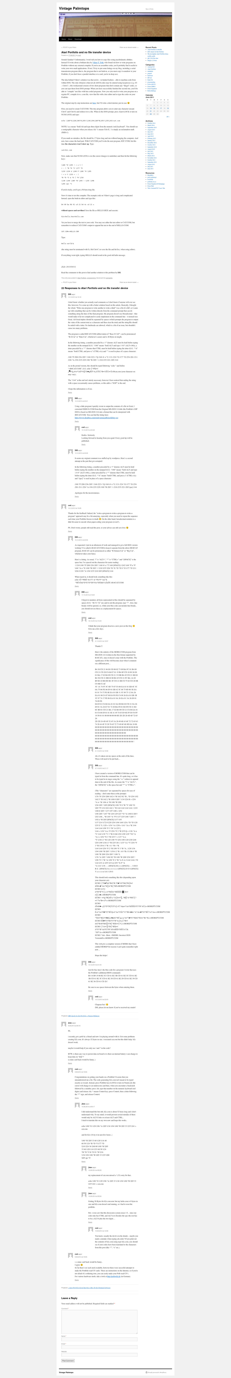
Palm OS (150, 80)
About (70, 39)
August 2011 (151, 164)
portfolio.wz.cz (152, 182)
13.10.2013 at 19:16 (74, 297)
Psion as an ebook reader (129, 47)
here (94, 103)
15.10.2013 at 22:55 (81, 540)
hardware (150, 75)
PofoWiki (150, 179)
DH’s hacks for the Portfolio (156, 52)
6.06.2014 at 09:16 (74, 1026)
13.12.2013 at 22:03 (101, 999)
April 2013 (151, 136)
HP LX (150, 78)
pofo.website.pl (152, 177)
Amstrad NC (151, 67)
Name (63, 1336)
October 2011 (151, 160)
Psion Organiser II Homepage (156, 184)
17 (161, 108)
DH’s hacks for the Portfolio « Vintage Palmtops (83, 1016)
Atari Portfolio (81, 278)
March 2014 (151, 125)
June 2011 (150, 169)
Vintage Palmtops (74, 8)
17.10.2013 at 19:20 (88, 595)
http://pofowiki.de (113, 1276)
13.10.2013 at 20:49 (88, 430)
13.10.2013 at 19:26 (74, 508)
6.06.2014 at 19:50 (81, 1072)
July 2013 (150, 132)
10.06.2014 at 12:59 (101, 1231)
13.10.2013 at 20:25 (81, 453)
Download (78, 39)
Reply (70, 392)
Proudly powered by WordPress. (157, 1372)
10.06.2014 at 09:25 (94, 1170)
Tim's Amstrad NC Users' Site (156, 188)
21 (151, 111)
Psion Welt (151, 186)
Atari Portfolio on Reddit (155, 49)
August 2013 (151, 130)
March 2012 (151, 156)
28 (151, 114)
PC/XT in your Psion (68, 47)
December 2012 (152, 143)
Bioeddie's (150, 175)
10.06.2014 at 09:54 (94, 1196)
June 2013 (150, 134)
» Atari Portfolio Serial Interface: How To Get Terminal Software (89, 1288)
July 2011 (150, 166)
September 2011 (152, 162)
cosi (79, 55)
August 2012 (151, 149)
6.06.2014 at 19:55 (81, 1257)
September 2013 (152, 127)
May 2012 (150, 153)
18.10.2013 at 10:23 (94, 621)
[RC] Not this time (153, 58)
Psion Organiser (152, 88)
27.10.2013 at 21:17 (101, 768)
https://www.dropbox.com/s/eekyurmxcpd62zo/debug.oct (96, 417)
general (150, 73)
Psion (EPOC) (152, 84)
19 (168, 108)
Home (64, 39)
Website (64, 1351)
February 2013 (152, 138)
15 (154, 108)
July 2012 (150, 151)
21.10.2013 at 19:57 (101, 641)
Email (63, 1344)
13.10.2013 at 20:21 (81, 401)
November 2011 (152, 158)
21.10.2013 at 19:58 (101, 751)
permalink (109, 278)
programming (91, 278)
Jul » (168, 116)
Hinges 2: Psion (152, 60)
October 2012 (151, 145)
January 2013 (151, 140)
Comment (65, 1308)
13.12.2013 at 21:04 (94, 965)
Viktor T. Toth (98, 62)
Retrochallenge (152, 91)
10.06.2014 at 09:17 (88, 1107)
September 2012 (152, 147)
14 (151, 108)
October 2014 (151, 123)
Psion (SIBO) (151, 86)
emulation (150, 71)
